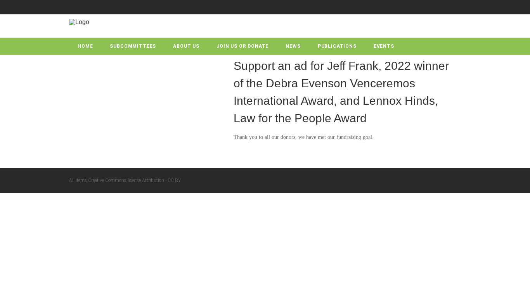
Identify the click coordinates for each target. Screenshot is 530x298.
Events (384, 46)
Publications (337, 46)
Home (85, 46)
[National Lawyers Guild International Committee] (79, 22)
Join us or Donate (242, 46)
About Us (186, 46)
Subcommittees (133, 46)
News (293, 46)
